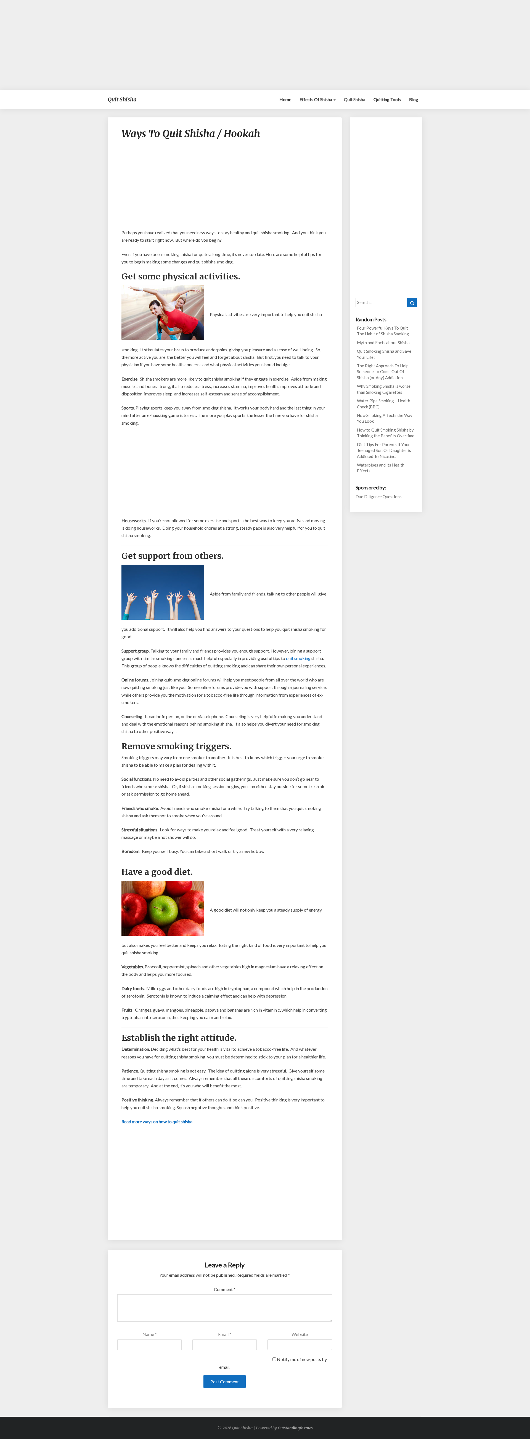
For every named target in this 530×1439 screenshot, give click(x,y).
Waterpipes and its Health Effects (380, 467)
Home (285, 99)
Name (149, 1334)
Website (300, 1334)
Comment (224, 1289)
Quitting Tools (387, 99)
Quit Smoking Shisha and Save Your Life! (384, 354)
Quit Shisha (354, 99)
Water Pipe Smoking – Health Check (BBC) (383, 403)
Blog (413, 99)
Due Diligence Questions (379, 496)
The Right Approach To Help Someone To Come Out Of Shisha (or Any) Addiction (383, 371)
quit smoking (298, 658)
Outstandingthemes (295, 1427)
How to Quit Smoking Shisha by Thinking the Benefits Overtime (385, 432)
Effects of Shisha (316, 99)
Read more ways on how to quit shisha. (157, 1121)
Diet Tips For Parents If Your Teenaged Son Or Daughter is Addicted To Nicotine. (384, 450)
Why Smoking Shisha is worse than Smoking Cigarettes (383, 389)
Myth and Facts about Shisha (383, 342)
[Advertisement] (265, 44)
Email (224, 1334)
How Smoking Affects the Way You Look (384, 418)
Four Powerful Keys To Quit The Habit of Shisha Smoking (383, 330)
